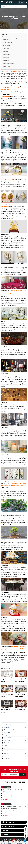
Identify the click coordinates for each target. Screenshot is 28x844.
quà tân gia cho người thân (13, 71)
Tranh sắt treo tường (7, 179)
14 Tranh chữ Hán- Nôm (8, 59)
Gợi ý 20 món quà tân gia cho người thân (11, 38)
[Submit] (25, 6)
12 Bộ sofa (5, 56)
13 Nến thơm (6, 57)
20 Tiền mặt (6, 68)
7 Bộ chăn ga (6, 48)
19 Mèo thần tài (6, 66)
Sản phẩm (8, 843)
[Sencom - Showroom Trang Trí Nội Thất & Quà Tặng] (10, 2)
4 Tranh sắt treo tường (8, 44)
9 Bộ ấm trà (5, 51)
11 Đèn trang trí (6, 54)
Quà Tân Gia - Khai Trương (19, 14)
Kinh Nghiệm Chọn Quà (7, 14)
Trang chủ (3, 843)
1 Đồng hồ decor (6, 39)
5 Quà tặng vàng (7, 45)
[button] (2, 2)
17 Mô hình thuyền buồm (8, 63)
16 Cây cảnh (6, 62)
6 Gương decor (6, 47)
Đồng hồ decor (5, 96)
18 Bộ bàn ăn (6, 65)
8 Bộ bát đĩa (6, 50)
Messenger (19, 843)
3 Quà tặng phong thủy (8, 42)
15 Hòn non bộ (6, 60)
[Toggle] (25, 727)
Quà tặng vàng (5, 206)
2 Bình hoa (5, 41)
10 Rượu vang (6, 53)
